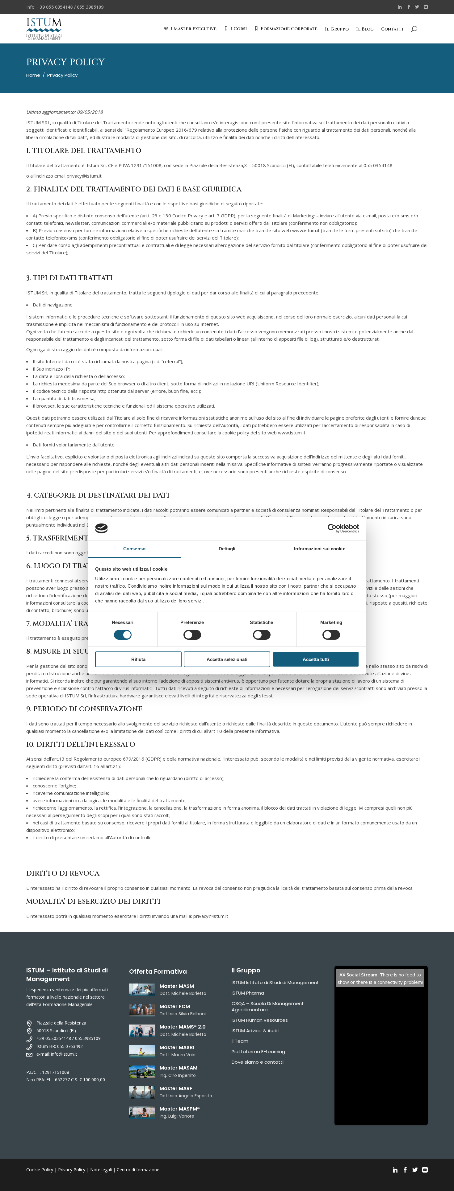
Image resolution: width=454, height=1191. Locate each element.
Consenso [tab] (134, 548)
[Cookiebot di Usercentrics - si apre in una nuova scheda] (332, 528)
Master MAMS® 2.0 (183, 1026)
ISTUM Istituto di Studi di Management (275, 982)
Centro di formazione (138, 1170)
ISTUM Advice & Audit (256, 1030)
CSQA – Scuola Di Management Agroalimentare (268, 1006)
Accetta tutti (316, 659)
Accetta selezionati (227, 659)
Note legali (101, 1170)
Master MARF (176, 1088)
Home (33, 75)
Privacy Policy (71, 1170)
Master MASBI (177, 1047)
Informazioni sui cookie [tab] (319, 548)
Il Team (240, 1041)
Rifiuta (138, 659)
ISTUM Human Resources (260, 1020)
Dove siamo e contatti (258, 1062)
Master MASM (177, 986)
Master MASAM (178, 1067)
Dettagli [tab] (227, 548)
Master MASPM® (180, 1108)
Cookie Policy (39, 1170)
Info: (64, 7)
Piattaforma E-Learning (258, 1051)
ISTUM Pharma (248, 993)
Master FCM (175, 1006)
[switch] (192, 635)
